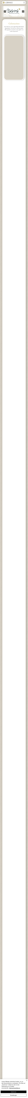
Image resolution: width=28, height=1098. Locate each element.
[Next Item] (23, 11)
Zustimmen (13, 1092)
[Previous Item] (5, 11)
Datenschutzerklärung (14, 1088)
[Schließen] (26, 1081)
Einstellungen (13, 1095)
